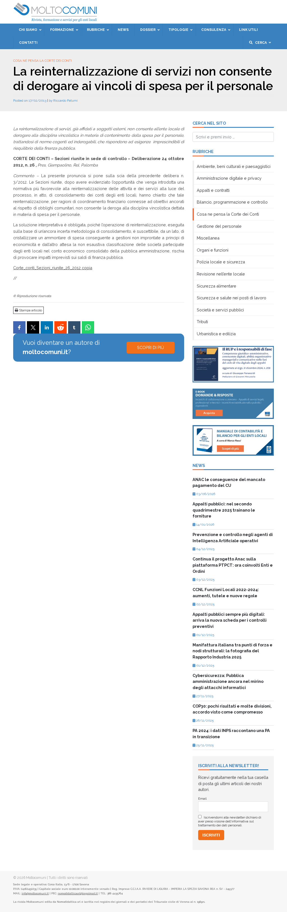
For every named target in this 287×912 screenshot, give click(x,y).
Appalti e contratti (213, 190)
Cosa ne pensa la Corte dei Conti (42, 61)
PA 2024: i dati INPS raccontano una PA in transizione (231, 733)
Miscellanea (208, 238)
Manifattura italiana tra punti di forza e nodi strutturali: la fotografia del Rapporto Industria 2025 (232, 650)
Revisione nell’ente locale (221, 274)
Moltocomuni (36, 877)
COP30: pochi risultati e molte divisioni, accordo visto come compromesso (232, 709)
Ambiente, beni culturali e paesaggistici (233, 166)
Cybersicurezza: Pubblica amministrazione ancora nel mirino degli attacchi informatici (228, 681)
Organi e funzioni (212, 250)
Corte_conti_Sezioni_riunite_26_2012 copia (52, 267)
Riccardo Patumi (65, 100)
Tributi (202, 321)
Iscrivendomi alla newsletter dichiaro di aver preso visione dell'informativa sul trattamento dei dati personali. (229, 821)
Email (202, 799)
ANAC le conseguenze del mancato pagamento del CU (229, 482)
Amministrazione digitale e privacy (229, 178)
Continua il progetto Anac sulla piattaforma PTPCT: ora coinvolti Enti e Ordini (233, 565)
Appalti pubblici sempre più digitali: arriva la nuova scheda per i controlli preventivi (230, 620)
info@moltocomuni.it (35, 893)
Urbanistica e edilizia (216, 333)
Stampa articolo (30, 310)
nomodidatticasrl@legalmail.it (78, 893)
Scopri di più (150, 347)
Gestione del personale (219, 226)
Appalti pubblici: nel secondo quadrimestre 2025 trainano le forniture (224, 509)
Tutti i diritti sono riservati (68, 877)
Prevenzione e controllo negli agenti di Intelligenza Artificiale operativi (233, 537)
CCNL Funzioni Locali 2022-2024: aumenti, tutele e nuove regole (226, 592)
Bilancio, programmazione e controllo (232, 202)
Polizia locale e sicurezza (221, 261)
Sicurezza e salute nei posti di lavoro (231, 297)
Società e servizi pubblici (220, 309)
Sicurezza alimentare (216, 286)
